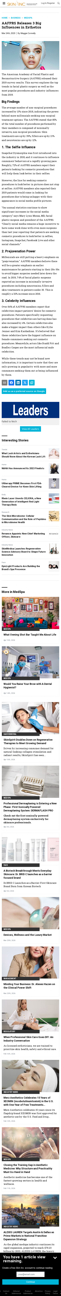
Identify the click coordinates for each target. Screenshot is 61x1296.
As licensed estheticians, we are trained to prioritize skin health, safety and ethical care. (30, 1047)
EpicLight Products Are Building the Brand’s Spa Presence (21, 568)
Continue (30, 1282)
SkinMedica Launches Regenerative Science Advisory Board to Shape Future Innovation (24, 551)
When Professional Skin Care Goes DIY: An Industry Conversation (28, 1039)
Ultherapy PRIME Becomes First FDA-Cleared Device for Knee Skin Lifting (22, 485)
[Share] (11, 382)
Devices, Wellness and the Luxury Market (28, 934)
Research (5, 512)
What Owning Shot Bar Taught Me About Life (30, 634)
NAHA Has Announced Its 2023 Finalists (23, 468)
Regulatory (9, 1031)
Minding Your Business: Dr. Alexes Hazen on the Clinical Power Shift (29, 986)
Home (5, 18)
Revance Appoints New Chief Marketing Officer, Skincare (23, 535)
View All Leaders (30, 428)
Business (16, 18)
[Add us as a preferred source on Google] (32, 382)
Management (10, 978)
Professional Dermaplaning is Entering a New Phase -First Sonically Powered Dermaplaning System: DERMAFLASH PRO (30, 807)
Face (4, 562)
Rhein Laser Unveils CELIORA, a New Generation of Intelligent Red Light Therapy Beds (21, 501)
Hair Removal (10, 734)
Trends (4, 450)
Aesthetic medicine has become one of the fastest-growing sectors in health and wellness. (28, 1180)
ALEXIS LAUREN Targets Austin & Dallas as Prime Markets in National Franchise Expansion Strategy (29, 1236)
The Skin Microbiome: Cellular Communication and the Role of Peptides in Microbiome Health (24, 519)
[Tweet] (25, 382)
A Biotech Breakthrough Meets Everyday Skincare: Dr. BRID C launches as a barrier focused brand (28, 874)
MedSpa (28, 18)
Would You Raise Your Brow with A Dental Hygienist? (28, 685)
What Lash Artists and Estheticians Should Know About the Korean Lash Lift (23, 455)
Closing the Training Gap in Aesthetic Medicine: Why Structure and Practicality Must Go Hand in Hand (28, 1168)
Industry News (7, 530)
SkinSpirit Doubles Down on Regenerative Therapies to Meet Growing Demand (28, 741)
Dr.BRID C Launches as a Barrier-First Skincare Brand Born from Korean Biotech (30, 884)
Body (4, 495)
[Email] (4, 382)
